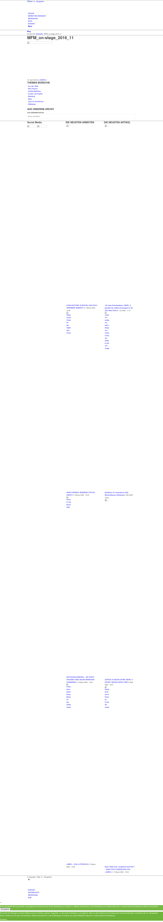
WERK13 (43, 80)
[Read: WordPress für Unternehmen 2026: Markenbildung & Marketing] (107, 348)
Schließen (3, 919)
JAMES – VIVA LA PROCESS (77, 864)
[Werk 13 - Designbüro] (45, 1)
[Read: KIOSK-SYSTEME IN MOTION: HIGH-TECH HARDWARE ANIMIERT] (68, 126)
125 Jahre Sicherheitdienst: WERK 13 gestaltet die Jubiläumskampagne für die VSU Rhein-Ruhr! (119, 308)
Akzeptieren (5, 909)
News (30, 99)
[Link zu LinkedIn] (28, 882)
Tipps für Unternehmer (35, 101)
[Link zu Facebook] (28, 885)
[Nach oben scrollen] (1, 902)
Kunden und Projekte (35, 94)
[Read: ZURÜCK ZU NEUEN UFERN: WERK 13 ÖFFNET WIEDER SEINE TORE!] (107, 500)
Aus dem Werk (33, 86)
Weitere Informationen (150, 906)
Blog (29, 31)
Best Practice (32, 88)
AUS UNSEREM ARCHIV (35, 113)
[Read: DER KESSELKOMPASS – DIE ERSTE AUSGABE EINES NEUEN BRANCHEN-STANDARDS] (68, 507)
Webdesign (32, 104)
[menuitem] (82, 13)
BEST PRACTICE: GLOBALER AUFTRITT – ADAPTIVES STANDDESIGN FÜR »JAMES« (119, 869)
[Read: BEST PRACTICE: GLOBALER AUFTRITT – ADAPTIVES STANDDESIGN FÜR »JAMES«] (107, 707)
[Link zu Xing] (29, 879)
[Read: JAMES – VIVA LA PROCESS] (68, 707)
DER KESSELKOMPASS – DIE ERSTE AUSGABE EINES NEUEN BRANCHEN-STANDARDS (80, 679)
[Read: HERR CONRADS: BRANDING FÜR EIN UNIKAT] (68, 333)
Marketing (31, 96)
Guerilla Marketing (34, 91)
